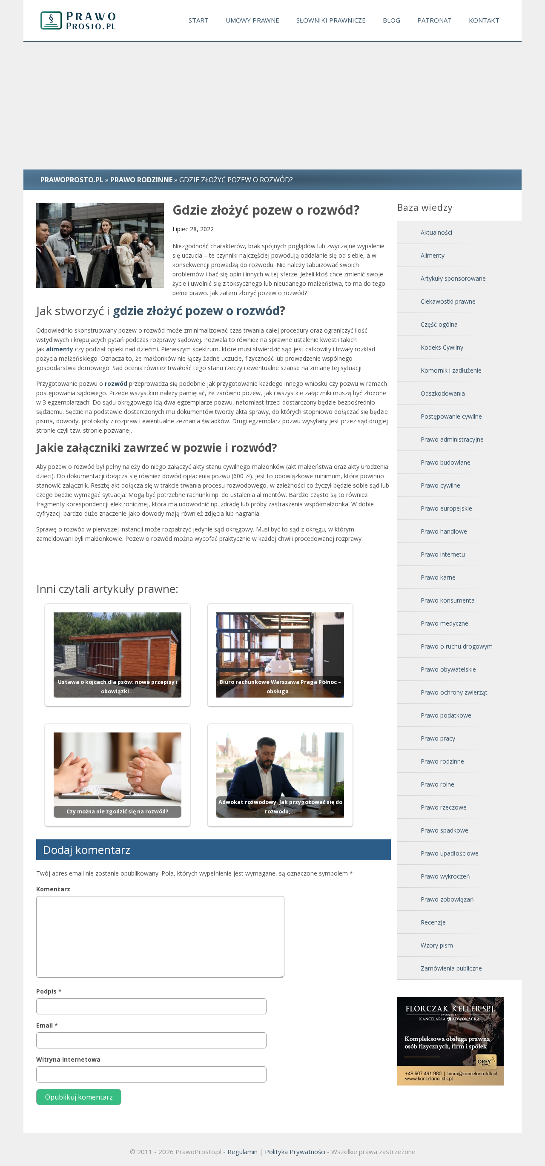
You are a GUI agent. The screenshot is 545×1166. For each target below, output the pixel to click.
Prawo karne (438, 577)
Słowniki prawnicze (331, 20)
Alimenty (433, 255)
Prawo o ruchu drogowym (457, 646)
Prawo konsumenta (448, 600)
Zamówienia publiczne (451, 968)
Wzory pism (437, 945)
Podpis (49, 991)
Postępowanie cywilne (451, 416)
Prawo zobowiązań (447, 899)
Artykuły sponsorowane (453, 278)
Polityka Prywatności (295, 1151)
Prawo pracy (438, 738)
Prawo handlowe (444, 531)
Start (199, 20)
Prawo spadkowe (444, 830)
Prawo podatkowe (446, 715)
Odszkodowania (443, 393)
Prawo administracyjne (452, 439)
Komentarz (53, 889)
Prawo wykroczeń (445, 876)
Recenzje (433, 922)
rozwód (116, 383)
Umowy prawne (252, 20)
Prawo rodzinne (442, 761)
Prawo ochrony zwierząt (454, 692)
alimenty (59, 349)
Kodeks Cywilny (442, 347)
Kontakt (484, 20)
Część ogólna (439, 324)
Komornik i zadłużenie (451, 370)
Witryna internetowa (68, 1059)
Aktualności (436, 232)
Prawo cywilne (440, 485)
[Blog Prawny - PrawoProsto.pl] (85, 20)
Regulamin (242, 1151)
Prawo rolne (437, 784)
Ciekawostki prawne (448, 301)
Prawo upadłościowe (450, 853)
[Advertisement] (272, 105)
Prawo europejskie (446, 508)
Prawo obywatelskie (448, 669)
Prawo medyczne (444, 623)
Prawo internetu (443, 554)
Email (47, 1025)
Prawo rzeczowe (444, 807)
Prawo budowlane (445, 462)
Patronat (434, 20)
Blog (391, 20)
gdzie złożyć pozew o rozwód (196, 310)
